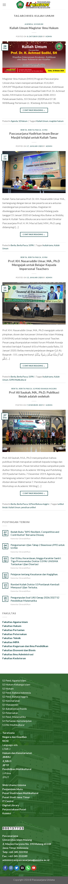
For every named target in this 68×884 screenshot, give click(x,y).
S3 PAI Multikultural (17, 380)
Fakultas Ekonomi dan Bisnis (19, 650)
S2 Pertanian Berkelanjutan (17, 720)
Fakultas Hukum (11, 625)
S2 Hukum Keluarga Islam (16, 684)
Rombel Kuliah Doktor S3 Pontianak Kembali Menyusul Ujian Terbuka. (35, 586)
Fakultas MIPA (10, 642)
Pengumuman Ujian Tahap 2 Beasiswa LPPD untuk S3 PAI (38, 546)
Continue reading (34, 110)
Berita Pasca (34, 130)
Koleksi (6, 813)
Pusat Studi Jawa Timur (16, 797)
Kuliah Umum (42, 121)
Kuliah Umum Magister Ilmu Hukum (34, 28)
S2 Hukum (38, 24)
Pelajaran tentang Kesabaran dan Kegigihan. (34, 574)
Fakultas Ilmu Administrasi (17, 654)
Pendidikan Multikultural (16, 769)
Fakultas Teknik (11, 637)
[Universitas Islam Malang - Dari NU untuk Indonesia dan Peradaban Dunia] (34, 4)
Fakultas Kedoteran (14, 658)
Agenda (29, 24)
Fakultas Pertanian (13, 629)
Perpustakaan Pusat (14, 809)
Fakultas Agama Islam (15, 621)
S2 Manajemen (10, 704)
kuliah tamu (48, 245)
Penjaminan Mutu (12, 789)
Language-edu (10, 744)
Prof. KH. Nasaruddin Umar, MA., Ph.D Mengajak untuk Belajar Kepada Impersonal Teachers (34, 265)
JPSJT (5, 777)
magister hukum (56, 121)
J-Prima (6, 773)
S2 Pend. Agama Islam (14, 680)
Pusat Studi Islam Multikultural (20, 792)
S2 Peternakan (10, 712)
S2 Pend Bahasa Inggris (45, 389)
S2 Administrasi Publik (14, 708)
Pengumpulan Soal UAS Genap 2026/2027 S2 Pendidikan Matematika (35, 599)
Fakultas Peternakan (14, 634)
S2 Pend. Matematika (14, 716)
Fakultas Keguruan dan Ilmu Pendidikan (25, 646)
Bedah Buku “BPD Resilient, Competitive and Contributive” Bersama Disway (35, 533)
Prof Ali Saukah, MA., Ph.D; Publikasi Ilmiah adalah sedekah (34, 394)
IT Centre (7, 801)
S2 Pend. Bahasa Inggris (15, 696)
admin (49, 36)
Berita (24, 130)
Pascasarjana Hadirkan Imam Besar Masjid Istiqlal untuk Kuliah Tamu (34, 135)
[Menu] (4, 5)
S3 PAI (44, 130)
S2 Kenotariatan (11, 700)
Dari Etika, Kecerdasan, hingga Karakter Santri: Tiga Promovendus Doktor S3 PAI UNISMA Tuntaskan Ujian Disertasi (36, 561)
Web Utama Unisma (14, 784)
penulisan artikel (28, 507)
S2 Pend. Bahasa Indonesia (16, 692)
